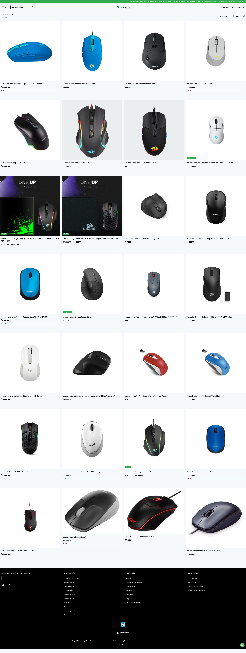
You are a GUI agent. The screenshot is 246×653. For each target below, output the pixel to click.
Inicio (2, 14)
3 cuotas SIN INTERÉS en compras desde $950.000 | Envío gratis (106, 1)
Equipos (128, 579)
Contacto (67, 603)
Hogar (128, 599)
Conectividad (130, 595)
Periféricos (7, 14)
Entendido (143, 650)
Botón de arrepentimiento (165, 641)
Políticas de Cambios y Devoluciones (75, 615)
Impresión (129, 591)
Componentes (130, 587)
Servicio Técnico (69, 587)
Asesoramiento (69, 591)
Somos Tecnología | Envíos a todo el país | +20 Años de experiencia (150, 1)
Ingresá (225, 7)
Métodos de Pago (69, 595)
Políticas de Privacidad (71, 607)
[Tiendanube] (123, 645)
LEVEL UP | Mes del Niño (72, 579)
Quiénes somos (69, 583)
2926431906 (192, 582)
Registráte (231, 7)
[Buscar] (32, 7)
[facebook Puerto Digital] (9, 585)
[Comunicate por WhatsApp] (242, 645)
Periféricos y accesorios (134, 583)
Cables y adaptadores (133, 603)
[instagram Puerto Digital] (3, 585)
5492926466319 (193, 578)
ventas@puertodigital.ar (195, 586)
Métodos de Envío (69, 599)
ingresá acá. (150, 641)
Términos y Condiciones (71, 611)
